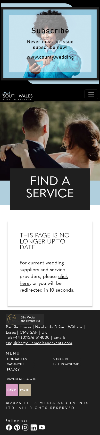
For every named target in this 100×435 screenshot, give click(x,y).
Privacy (13, 369)
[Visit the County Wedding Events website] (12, 390)
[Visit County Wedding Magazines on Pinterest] (17, 427)
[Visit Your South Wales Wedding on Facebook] (9, 427)
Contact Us (17, 359)
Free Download (66, 364)
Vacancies (15, 364)
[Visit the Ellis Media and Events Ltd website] (25, 319)
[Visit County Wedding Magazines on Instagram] (26, 427)
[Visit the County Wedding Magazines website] (25, 390)
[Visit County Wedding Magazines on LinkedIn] (34, 427)
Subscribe (61, 359)
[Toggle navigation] (91, 94)
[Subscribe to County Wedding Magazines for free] (50, 43)
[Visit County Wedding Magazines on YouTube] (42, 427)
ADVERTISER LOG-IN (21, 379)
